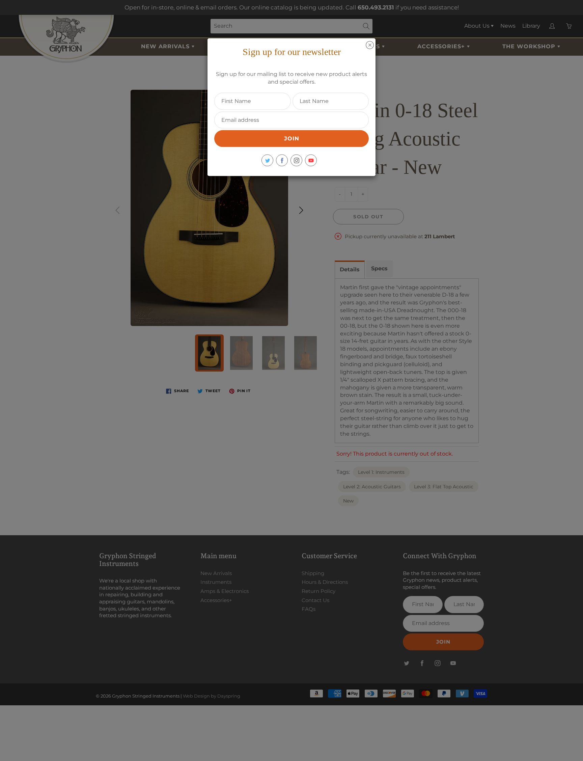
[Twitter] (267, 160)
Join (291, 138)
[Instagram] (296, 160)
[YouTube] (311, 160)
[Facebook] (282, 160)
